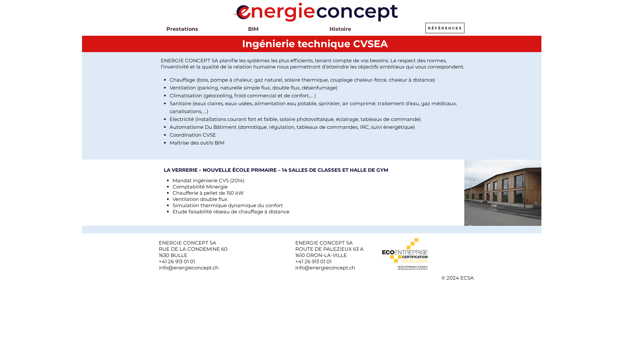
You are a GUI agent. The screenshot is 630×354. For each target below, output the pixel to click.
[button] (445, 28)
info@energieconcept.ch (189, 268)
